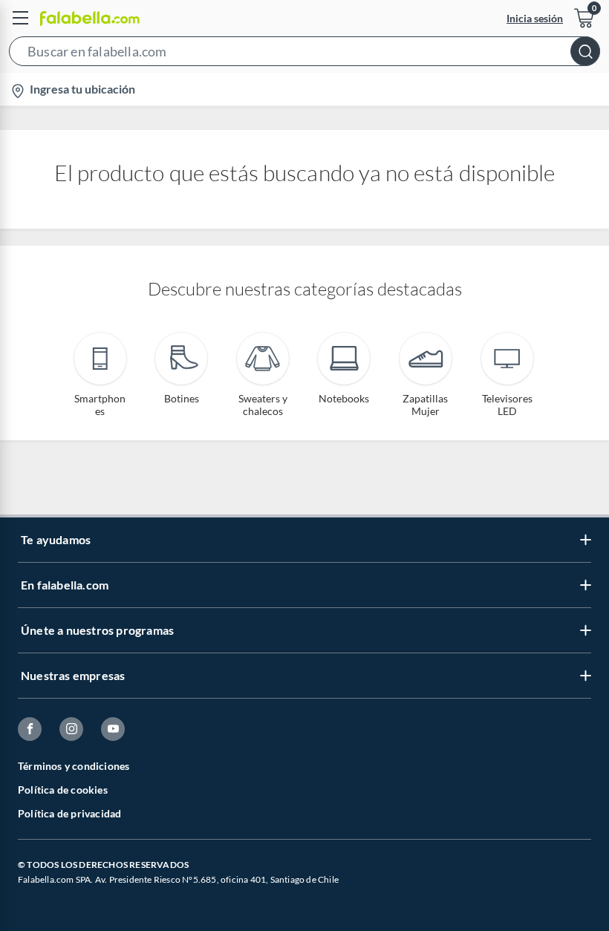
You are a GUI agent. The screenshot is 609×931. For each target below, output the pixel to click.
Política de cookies (63, 789)
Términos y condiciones (73, 766)
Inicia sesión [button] (535, 18)
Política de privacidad (69, 813)
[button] (304, 54)
